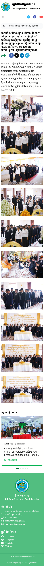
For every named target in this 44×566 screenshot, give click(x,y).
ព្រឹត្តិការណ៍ (35, 26)
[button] (11, 55)
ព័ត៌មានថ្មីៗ (26, 26)
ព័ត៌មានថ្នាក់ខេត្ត (14, 26)
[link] (22, 441)
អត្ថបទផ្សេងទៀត (9, 412)
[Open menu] (2, 16)
